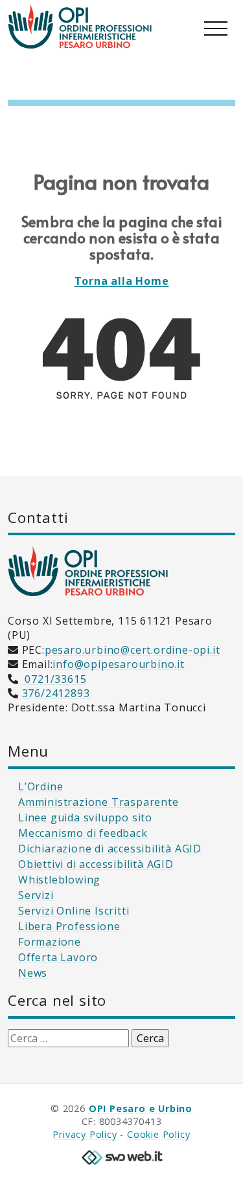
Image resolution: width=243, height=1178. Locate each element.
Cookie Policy (158, 1134)
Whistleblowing (59, 879)
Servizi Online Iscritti (73, 911)
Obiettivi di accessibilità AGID (96, 864)
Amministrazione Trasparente (98, 802)
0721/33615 (54, 679)
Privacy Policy (84, 1134)
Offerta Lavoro (58, 957)
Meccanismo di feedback (83, 833)
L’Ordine (40, 786)
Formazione (49, 942)
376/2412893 (56, 693)
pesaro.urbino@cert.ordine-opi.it (132, 650)
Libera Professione (69, 926)
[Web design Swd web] (122, 1156)
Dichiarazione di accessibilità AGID (110, 848)
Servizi (36, 895)
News (32, 973)
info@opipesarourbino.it (118, 664)
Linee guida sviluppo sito (85, 817)
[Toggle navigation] (215, 26)
